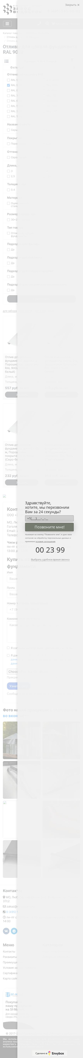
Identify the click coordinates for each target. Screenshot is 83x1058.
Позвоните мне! (49, 527)
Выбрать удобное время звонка (50, 559)
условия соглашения (45, 541)
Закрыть (71, 5)
